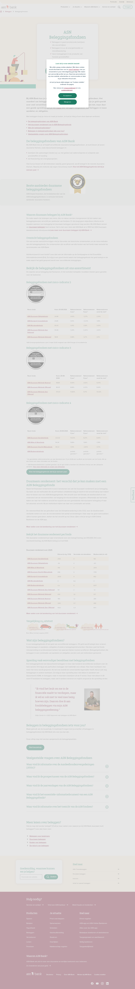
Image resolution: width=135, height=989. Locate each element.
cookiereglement (66, 90)
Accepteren (67, 95)
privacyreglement (70, 88)
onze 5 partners (74, 69)
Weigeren (67, 102)
